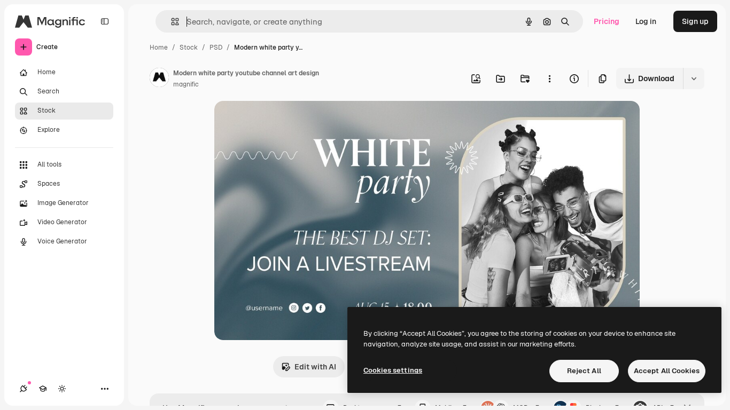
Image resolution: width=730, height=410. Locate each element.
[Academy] (42, 388)
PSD (215, 47)
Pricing (606, 21)
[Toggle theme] (62, 388)
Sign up (695, 21)
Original (283, 121)
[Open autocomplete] (170, 22)
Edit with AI (315, 367)
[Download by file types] (693, 78)
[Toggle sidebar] (104, 21)
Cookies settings (392, 370)
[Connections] (23, 388)
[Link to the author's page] (159, 79)
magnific (186, 84)
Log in (645, 21)
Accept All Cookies (667, 370)
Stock (189, 47)
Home (159, 47)
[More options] (549, 78)
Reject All (584, 370)
